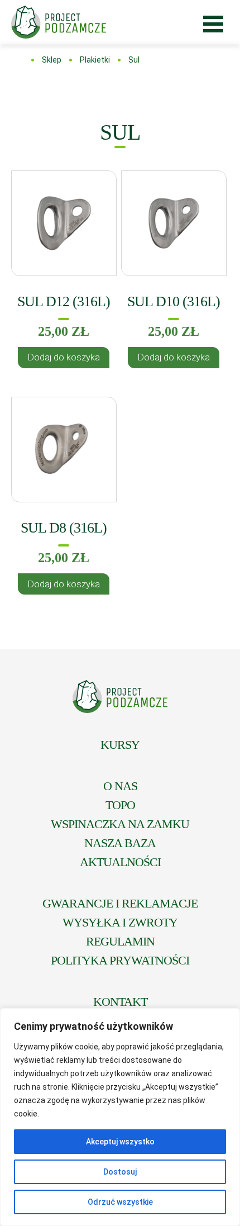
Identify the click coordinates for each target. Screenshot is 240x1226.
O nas (120, 786)
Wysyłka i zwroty (120, 922)
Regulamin (120, 941)
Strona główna (19, 60)
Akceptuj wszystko (120, 1141)
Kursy (120, 745)
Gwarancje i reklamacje (120, 903)
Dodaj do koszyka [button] (63, 357)
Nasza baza (120, 843)
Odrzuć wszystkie (120, 1202)
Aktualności (120, 862)
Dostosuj (120, 1171)
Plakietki (95, 59)
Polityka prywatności (120, 960)
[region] (120, 1117)
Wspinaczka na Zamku (120, 824)
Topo (120, 805)
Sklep (51, 59)
